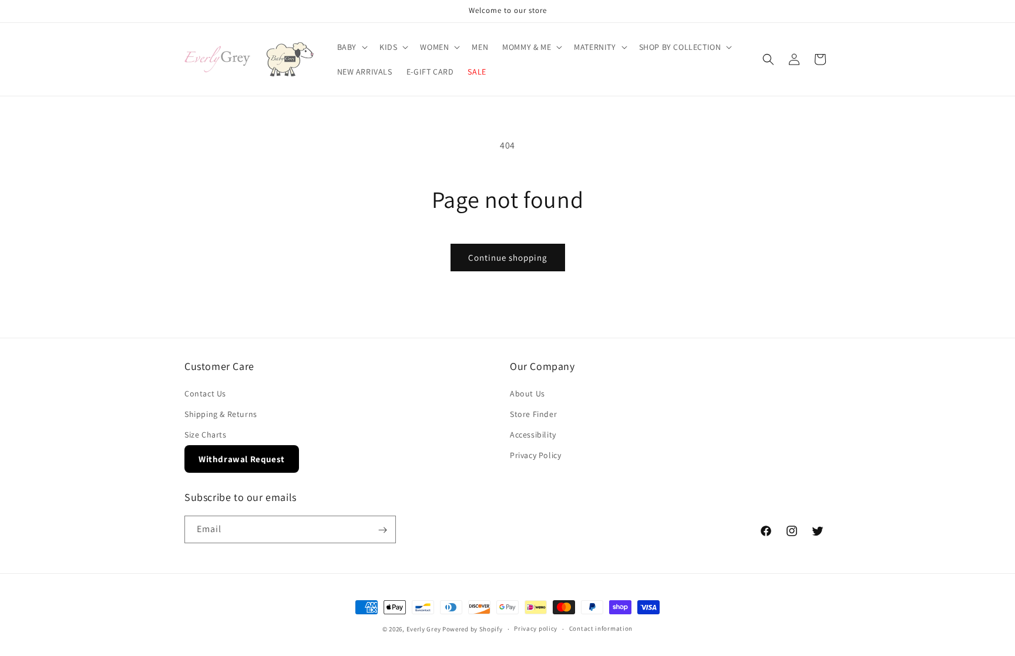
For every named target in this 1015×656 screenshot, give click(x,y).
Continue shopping (507, 257)
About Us (527, 393)
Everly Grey (423, 629)
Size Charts (205, 434)
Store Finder (533, 414)
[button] (351, 47)
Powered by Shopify (472, 629)
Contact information (601, 628)
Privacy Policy (535, 455)
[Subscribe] (382, 530)
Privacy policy (535, 628)
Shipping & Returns (220, 414)
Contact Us (205, 393)
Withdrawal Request (242, 459)
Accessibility (533, 434)
